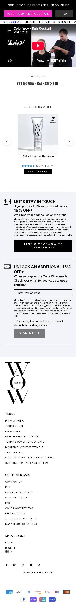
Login (9, 542)
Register (11, 548)
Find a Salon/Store (18, 492)
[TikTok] (39, 565)
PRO (8, 487)
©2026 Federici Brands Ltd (38, 572)
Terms (36, 232)
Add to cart (38, 171)
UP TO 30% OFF (12, 21)
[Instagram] (14, 565)
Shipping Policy (16, 497)
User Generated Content (22, 436)
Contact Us (13, 481)
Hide (64, 13)
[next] (69, 142)
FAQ (7, 503)
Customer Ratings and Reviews (27, 463)
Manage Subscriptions (21, 524)
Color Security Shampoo (38, 156)
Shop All (30, 21)
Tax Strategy (14, 452)
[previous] (7, 142)
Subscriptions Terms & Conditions (29, 457)
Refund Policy (15, 513)
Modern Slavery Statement (24, 447)
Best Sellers (47, 21)
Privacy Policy (15, 420)
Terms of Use (14, 426)
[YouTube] (31, 565)
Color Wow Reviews (19, 508)
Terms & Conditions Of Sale (24, 442)
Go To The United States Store (28, 13)
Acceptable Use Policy (21, 518)
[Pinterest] (23, 565)
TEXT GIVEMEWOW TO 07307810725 (43, 246)
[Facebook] (6, 565)
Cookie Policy (15, 431)
